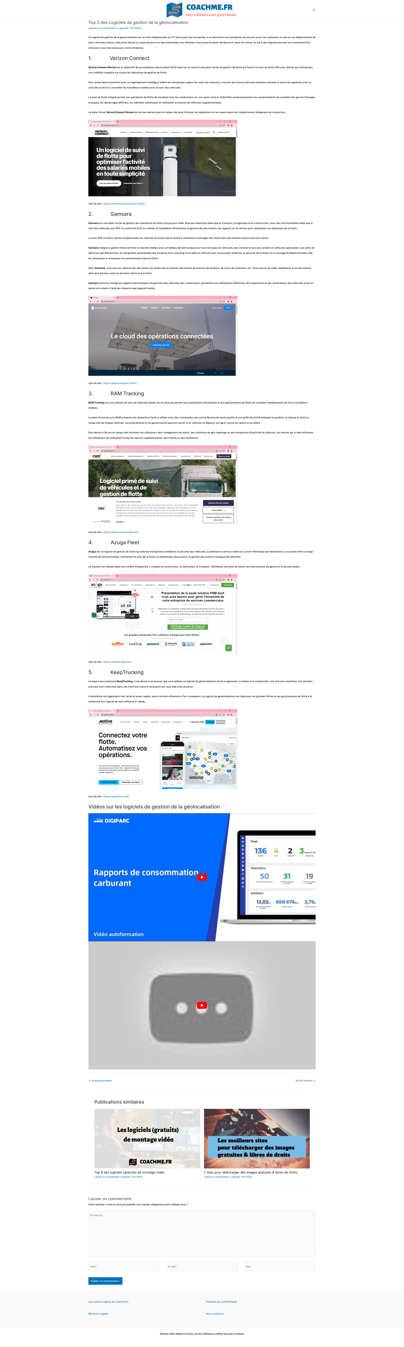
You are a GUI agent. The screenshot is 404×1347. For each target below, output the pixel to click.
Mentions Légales (98, 1313)
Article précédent (100, 1080)
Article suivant (305, 1080)
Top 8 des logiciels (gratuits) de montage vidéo (129, 1172)
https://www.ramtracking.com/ (120, 532)
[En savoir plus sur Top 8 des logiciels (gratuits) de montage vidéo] (147, 1138)
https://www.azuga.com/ (117, 661)
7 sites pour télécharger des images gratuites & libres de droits (250, 1172)
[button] (314, 10)
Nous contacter (215, 1313)
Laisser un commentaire (102, 28)
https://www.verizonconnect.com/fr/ (124, 203)
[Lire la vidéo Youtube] (202, 877)
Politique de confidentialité (221, 1301)
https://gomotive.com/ (116, 796)
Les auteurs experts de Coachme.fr (108, 1301)
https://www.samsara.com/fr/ (120, 383)
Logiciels (123, 28)
